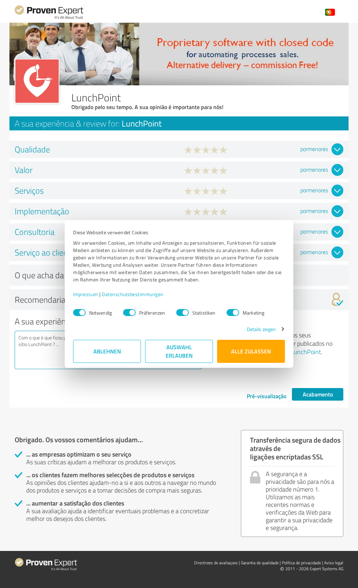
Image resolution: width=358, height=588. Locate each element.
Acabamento (318, 394)
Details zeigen (261, 329)
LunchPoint (306, 351)
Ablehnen (107, 351)
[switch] (129, 312)
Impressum (85, 294)
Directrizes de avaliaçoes (216, 563)
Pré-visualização (266, 396)
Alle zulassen (251, 351)
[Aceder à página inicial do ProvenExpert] (49, 18)
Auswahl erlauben (179, 351)
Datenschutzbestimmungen (133, 294)
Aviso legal (333, 563)
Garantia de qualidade (260, 563)
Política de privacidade (301, 563)
